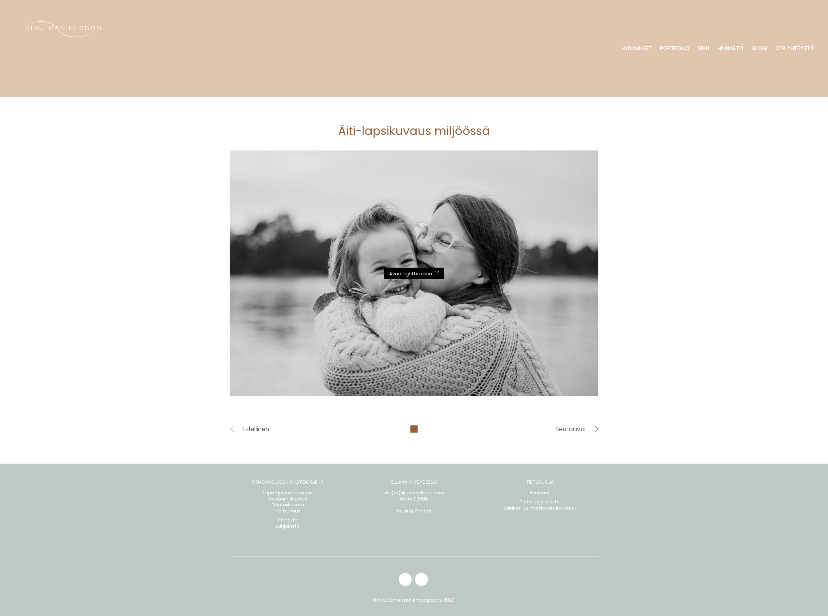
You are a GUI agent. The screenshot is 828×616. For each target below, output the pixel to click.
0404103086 (414, 499)
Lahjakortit (288, 526)
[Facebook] (421, 579)
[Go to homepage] (63, 48)
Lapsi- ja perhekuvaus (287, 493)
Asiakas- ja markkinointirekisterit (540, 508)
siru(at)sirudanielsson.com (414, 493)
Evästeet (540, 493)
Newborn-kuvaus (288, 499)
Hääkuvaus (288, 511)
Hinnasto (288, 520)
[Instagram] (405, 579)
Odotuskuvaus (287, 505)
